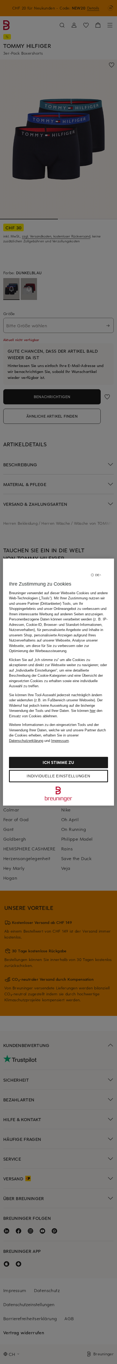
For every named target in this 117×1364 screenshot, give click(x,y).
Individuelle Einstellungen (58, 776)
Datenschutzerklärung (26, 741)
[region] (58, 682)
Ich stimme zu (58, 762)
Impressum (60, 741)
